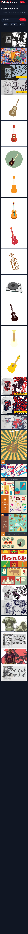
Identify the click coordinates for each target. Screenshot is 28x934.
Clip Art (22, 24)
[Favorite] (25, 45)
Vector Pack (14, 24)
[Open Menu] (26, 2)
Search (22, 19)
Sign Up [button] (22, 2)
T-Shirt (5, 24)
